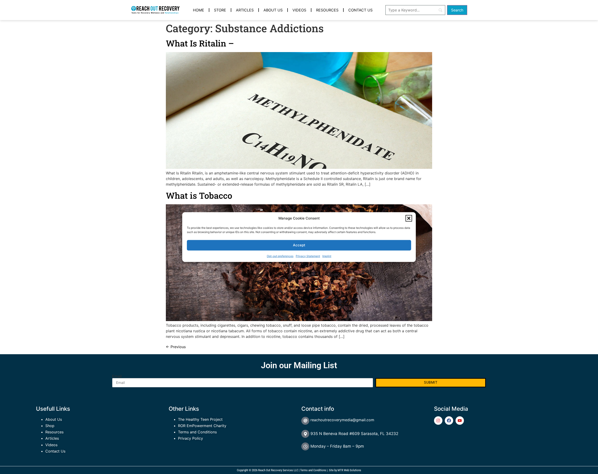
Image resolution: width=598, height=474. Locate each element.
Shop (49, 425)
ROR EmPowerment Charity (202, 425)
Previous (176, 346)
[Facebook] (449, 420)
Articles (245, 10)
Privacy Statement (308, 256)
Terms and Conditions (197, 432)
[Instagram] (438, 420)
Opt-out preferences (280, 256)
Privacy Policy (190, 438)
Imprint (326, 256)
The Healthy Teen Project (200, 419)
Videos (299, 10)
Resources (327, 10)
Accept (299, 245)
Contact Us (360, 10)
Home (198, 10)
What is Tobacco (199, 195)
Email (117, 376)
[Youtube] (460, 420)
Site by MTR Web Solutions (345, 470)
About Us (273, 10)
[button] (408, 218)
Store (220, 10)
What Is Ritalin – (200, 43)
